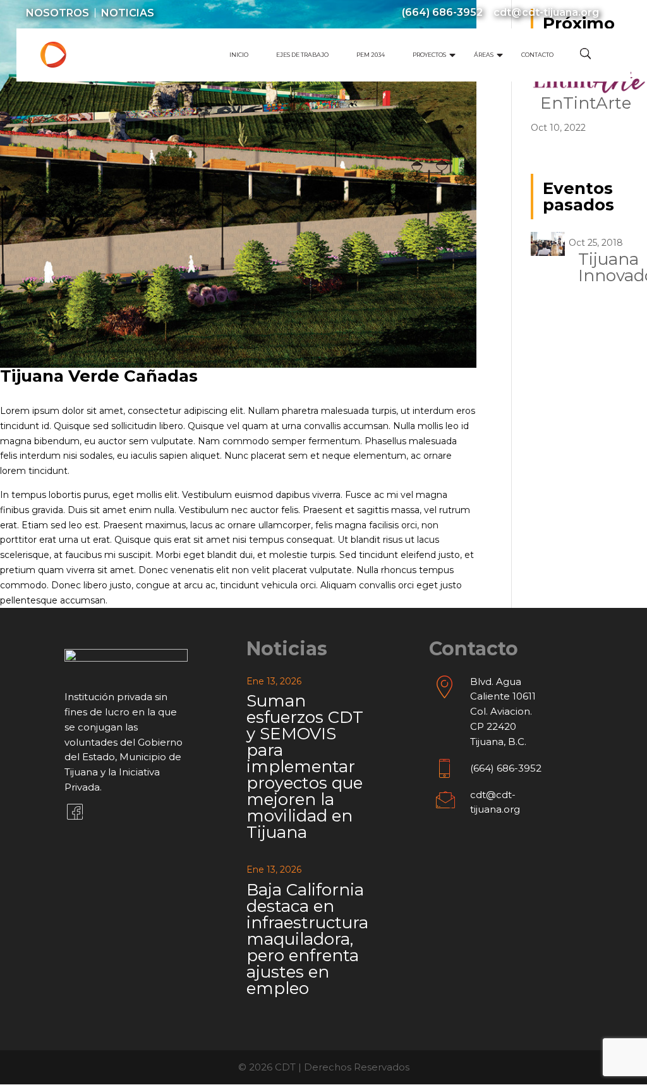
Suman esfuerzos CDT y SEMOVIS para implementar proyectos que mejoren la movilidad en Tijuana (304, 766)
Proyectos (429, 54)
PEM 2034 (370, 54)
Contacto (537, 54)
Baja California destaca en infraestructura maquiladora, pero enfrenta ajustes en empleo (307, 939)
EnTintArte (585, 103)
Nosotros (57, 13)
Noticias (127, 13)
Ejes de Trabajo (302, 54)
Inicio (238, 54)
